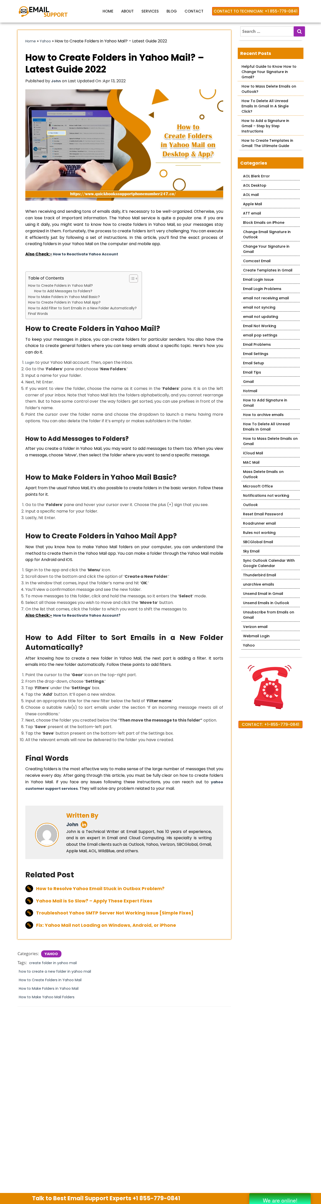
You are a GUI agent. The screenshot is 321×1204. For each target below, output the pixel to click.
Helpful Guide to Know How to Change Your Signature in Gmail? (269, 72)
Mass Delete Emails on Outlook (263, 474)
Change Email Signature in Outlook (267, 234)
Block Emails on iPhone (263, 222)
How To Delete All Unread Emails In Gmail (266, 426)
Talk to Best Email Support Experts (106, 1198)
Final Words (38, 313)
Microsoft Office (258, 486)
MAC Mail (251, 462)
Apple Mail (252, 203)
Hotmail (250, 390)
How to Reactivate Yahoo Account (85, 254)
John (72, 824)
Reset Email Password (263, 514)
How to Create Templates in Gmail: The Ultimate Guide (267, 143)
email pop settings (260, 335)
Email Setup (253, 363)
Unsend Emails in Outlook (266, 602)
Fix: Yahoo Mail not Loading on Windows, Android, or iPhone (106, 925)
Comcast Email (257, 260)
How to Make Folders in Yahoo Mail (48, 988)
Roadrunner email (259, 523)
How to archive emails (263, 414)
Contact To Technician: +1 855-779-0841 (255, 11)
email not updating (260, 316)
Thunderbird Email (259, 575)
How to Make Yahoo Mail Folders (46, 997)
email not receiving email (266, 298)
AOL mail (251, 194)
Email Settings (255, 353)
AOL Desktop (254, 185)
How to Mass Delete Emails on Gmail (270, 441)
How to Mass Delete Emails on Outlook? (269, 89)
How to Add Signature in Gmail (265, 403)
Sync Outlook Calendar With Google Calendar (269, 563)
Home (108, 11)
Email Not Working (259, 325)
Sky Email (251, 551)
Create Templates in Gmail (267, 270)
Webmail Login (256, 636)
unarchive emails (258, 584)
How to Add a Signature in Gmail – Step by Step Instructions (265, 126)
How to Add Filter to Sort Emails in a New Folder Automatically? (82, 308)
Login (29, 362)
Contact (194, 11)
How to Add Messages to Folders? (63, 291)
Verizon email (255, 626)
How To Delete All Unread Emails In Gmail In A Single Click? (265, 106)
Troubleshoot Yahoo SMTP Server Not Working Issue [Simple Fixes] (114, 913)
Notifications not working (266, 495)
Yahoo (45, 41)
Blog (172, 11)
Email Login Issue (258, 279)
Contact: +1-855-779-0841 (270, 724)
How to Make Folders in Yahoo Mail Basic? (64, 296)
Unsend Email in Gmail (263, 593)
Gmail (248, 381)
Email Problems (257, 344)
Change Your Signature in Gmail (266, 249)
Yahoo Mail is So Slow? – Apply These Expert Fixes (94, 901)
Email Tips (252, 372)
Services (150, 11)
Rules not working (259, 532)
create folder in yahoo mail (53, 962)
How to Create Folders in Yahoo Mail (50, 979)
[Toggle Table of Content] (131, 278)
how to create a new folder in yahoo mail (55, 971)
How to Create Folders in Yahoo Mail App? (64, 302)
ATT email (252, 213)
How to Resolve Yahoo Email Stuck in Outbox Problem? (100, 888)
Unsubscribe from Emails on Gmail (268, 615)
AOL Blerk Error (256, 176)
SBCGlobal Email (258, 541)
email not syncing (259, 307)
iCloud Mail (253, 453)
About (127, 11)
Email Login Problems (262, 288)
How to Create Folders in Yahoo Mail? (60, 285)
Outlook (250, 504)
